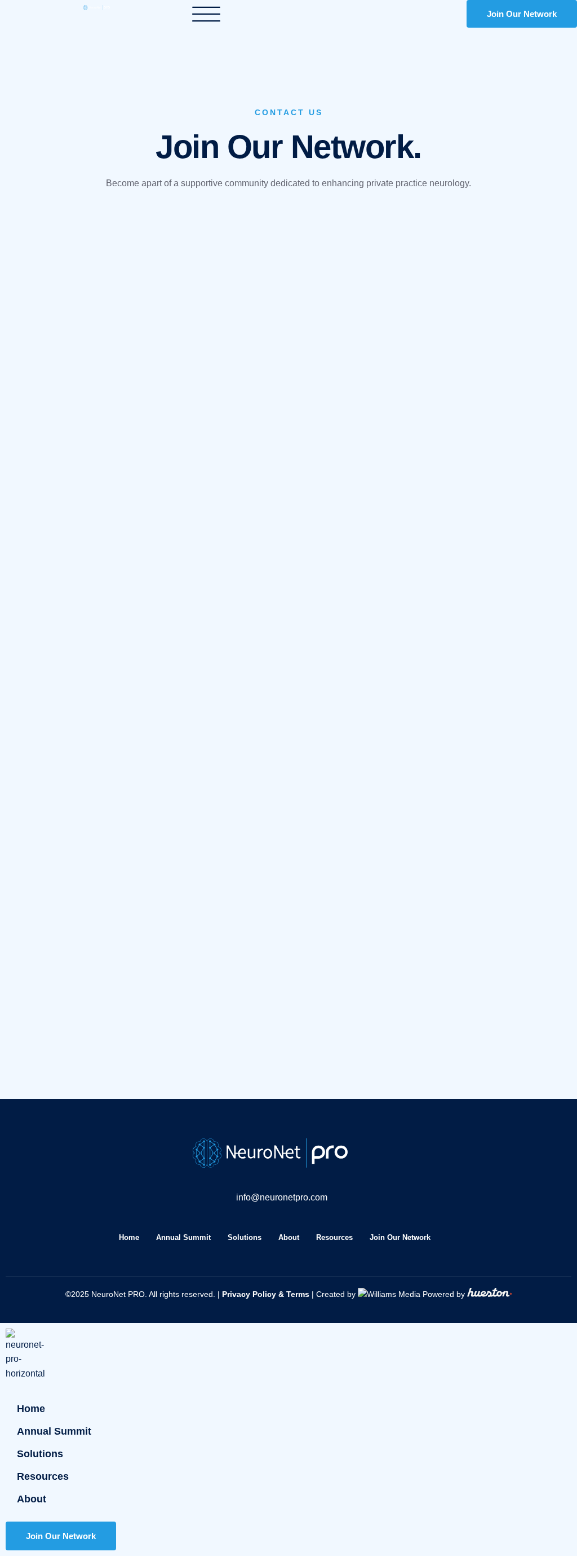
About (288, 1237)
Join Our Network (400, 1237)
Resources (334, 1237)
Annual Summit (183, 1237)
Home (129, 1237)
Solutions (244, 1237)
